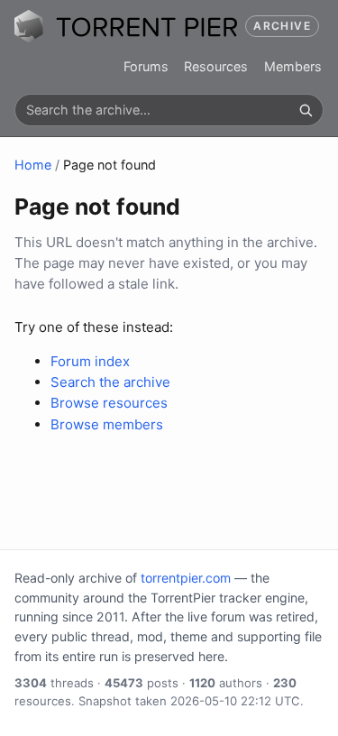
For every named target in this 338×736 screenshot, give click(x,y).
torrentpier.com (186, 577)
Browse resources (109, 402)
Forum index (90, 361)
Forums (146, 66)
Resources (216, 66)
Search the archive (110, 382)
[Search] (305, 110)
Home (32, 164)
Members (293, 66)
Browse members (106, 424)
